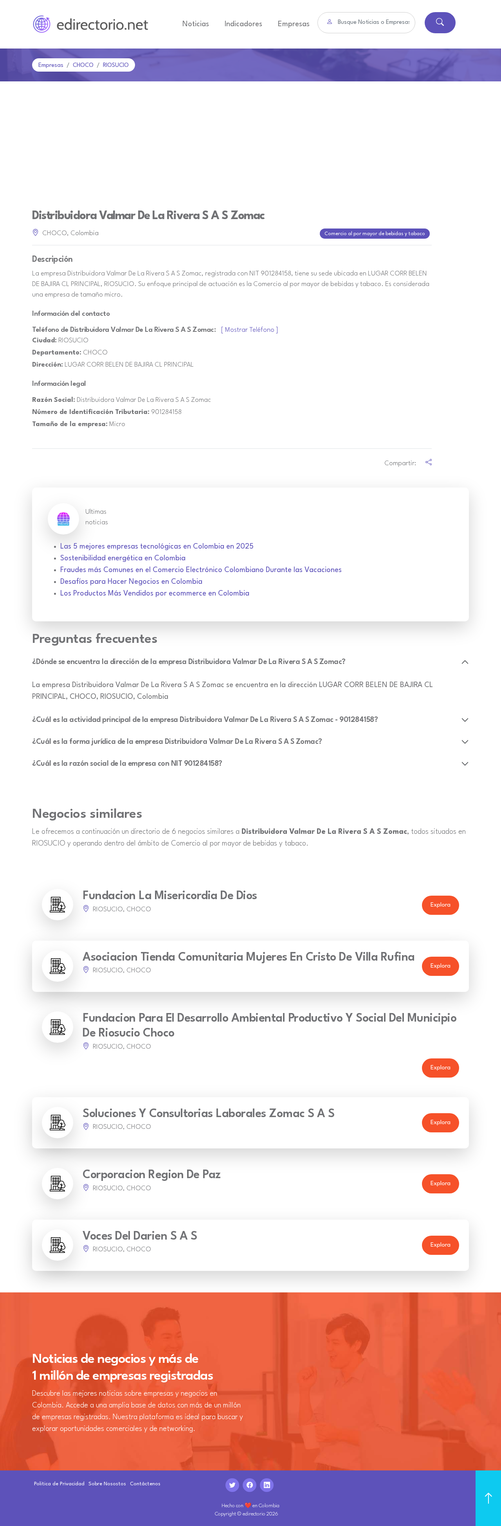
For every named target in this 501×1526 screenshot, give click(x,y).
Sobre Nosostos (107, 1483)
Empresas (294, 24)
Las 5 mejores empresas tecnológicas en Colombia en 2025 (157, 546)
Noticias (195, 24)
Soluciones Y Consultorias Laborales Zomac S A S (209, 1114)
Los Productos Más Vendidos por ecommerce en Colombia (154, 593)
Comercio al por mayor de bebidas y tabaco (374, 234)
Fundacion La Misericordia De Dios (170, 896)
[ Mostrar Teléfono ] (249, 330)
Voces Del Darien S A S (140, 1236)
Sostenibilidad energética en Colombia (123, 558)
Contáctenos (145, 1483)
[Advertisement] (250, 140)
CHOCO (83, 65)
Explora (441, 905)
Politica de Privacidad (59, 1483)
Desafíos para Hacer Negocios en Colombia (131, 581)
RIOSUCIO (116, 65)
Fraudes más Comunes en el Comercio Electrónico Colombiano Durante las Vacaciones (201, 570)
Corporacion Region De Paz (152, 1175)
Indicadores (243, 24)
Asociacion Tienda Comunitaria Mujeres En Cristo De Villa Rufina (249, 957)
